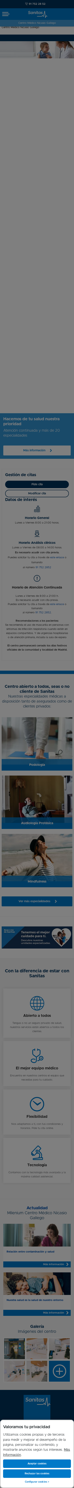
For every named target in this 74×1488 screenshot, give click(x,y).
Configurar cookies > (37, 1482)
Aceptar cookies (37, 1463)
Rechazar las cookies (37, 1473)
